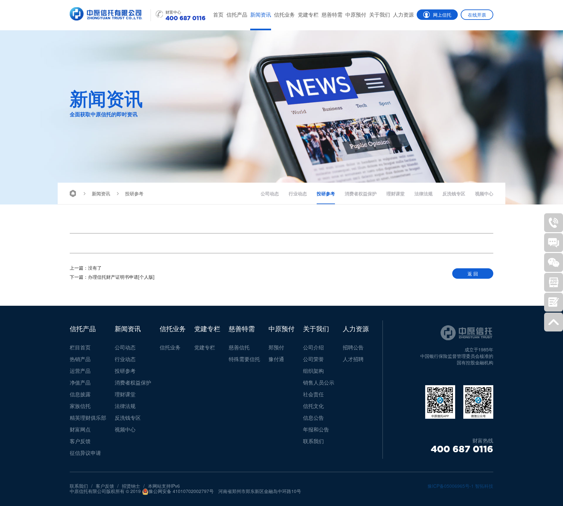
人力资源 (403, 14)
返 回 (473, 273)
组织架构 (313, 370)
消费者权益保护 (361, 193)
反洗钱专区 (453, 193)
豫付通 (276, 359)
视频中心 (484, 193)
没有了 (86, 267)
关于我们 (379, 14)
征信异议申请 (85, 453)
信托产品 (236, 14)
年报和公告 (316, 429)
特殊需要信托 (244, 359)
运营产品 (80, 370)
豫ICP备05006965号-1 (450, 485)
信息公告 (313, 417)
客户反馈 (80, 441)
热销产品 (80, 359)
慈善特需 (332, 14)
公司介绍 (313, 347)
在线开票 (477, 14)
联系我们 (313, 441)
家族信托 (80, 406)
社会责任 (313, 394)
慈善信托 (239, 347)
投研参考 (134, 193)
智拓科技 (484, 485)
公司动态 (270, 193)
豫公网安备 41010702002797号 (181, 491)
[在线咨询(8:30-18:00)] (553, 242)
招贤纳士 (131, 485)
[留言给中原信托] (553, 302)
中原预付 (355, 14)
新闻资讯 (260, 14)
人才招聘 (353, 359)
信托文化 (313, 406)
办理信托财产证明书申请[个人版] (112, 277)
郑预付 (276, 347)
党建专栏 (308, 14)
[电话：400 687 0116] (553, 222)
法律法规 (423, 193)
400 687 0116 (462, 449)
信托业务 (284, 14)
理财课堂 (395, 193)
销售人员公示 (318, 382)
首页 (218, 14)
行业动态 (298, 193)
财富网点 (80, 429)
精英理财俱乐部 (88, 417)
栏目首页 (80, 347)
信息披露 (80, 394)
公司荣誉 (313, 359)
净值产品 (80, 382)
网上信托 (442, 14)
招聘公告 (353, 347)
